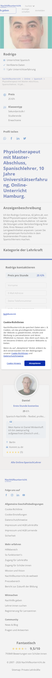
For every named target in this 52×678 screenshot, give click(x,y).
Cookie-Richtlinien (19, 353)
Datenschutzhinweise (13, 356)
